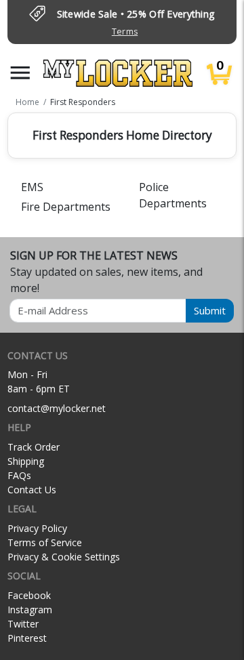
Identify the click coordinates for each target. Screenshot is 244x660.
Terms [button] (125, 31)
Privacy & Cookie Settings (63, 556)
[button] (20, 73)
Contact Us (31, 489)
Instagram (29, 609)
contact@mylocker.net (56, 408)
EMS (32, 187)
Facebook (29, 595)
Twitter (23, 623)
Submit (210, 310)
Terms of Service (44, 542)
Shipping (25, 461)
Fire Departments (65, 206)
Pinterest (27, 638)
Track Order (33, 446)
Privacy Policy (37, 528)
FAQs (19, 475)
